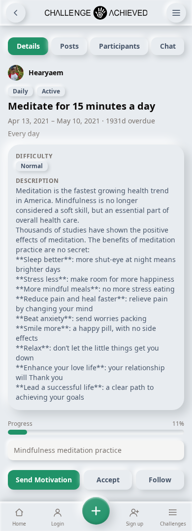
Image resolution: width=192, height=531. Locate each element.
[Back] (16, 13)
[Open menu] (176, 13)
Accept (108, 479)
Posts (69, 46)
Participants (119, 46)
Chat (168, 46)
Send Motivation (44, 479)
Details (28, 46)
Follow (160, 479)
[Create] (96, 516)
